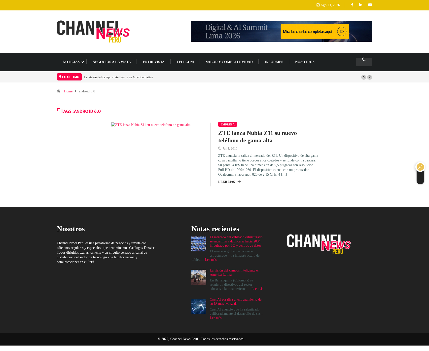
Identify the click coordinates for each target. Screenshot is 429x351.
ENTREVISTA (154, 62)
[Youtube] (370, 5)
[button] (363, 77)
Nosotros (305, 62)
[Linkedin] (360, 5)
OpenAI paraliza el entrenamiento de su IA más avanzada (235, 302)
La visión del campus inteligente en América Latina (118, 77)
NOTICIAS (71, 62)
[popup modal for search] (364, 62)
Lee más (210, 260)
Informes (274, 62)
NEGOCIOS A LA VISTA (112, 62)
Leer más (226, 182)
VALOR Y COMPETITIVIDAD (229, 62)
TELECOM (185, 62)
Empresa (228, 124)
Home (68, 91)
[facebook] (352, 5)
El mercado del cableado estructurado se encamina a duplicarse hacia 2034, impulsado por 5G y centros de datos (236, 241)
